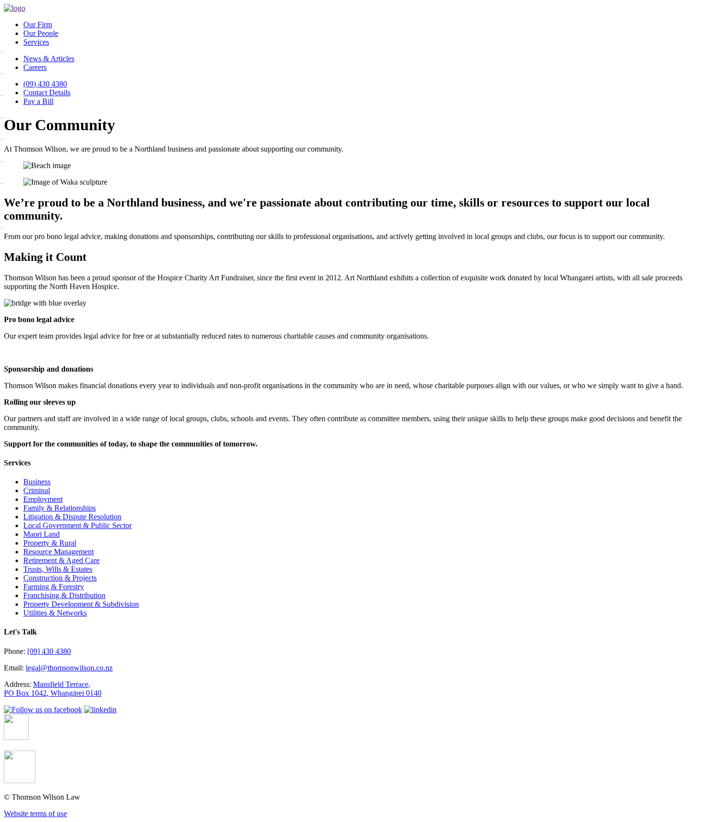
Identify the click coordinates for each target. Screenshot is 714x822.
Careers (35, 67)
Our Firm (37, 24)
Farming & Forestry (53, 586)
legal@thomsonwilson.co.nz (69, 668)
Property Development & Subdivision (81, 604)
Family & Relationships (59, 508)
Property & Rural (49, 543)
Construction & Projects (60, 578)
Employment (43, 499)
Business (37, 482)
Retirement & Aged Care (61, 560)
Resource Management (58, 552)
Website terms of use (35, 813)
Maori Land (41, 534)
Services (36, 42)
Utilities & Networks (55, 613)
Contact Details (46, 92)
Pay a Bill (38, 101)
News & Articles (48, 58)
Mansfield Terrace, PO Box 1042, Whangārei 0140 (53, 688)
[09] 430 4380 (49, 651)
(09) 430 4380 (45, 84)
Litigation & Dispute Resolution (72, 517)
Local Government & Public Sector (77, 525)
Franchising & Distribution (64, 595)
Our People (40, 33)
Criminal (36, 490)
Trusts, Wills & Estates (57, 569)
